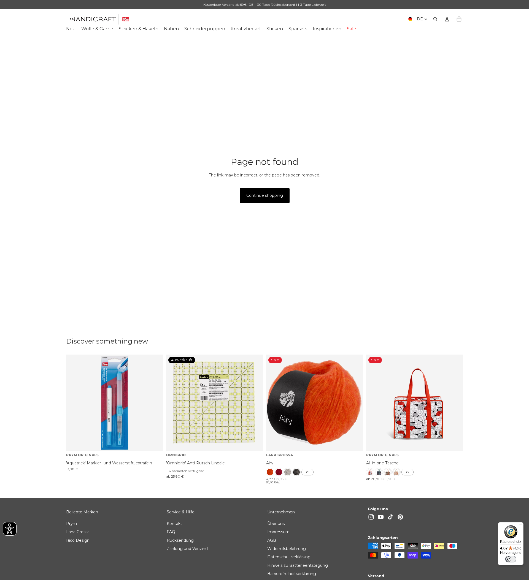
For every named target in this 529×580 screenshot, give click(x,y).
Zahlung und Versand (187, 548)
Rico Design (78, 540)
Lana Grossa (78, 531)
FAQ (171, 531)
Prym (71, 523)
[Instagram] (371, 517)
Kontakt (174, 523)
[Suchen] (435, 19)
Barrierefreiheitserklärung (291, 573)
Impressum (278, 531)
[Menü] (520, 525)
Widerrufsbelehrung (286, 548)
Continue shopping (264, 195)
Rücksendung (180, 540)
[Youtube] (380, 517)
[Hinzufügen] (154, 443)
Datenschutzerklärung (289, 556)
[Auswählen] (354, 443)
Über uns (276, 523)
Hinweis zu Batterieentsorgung (297, 565)
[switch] (510, 559)
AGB (271, 540)
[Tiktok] (390, 517)
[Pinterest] (400, 517)
